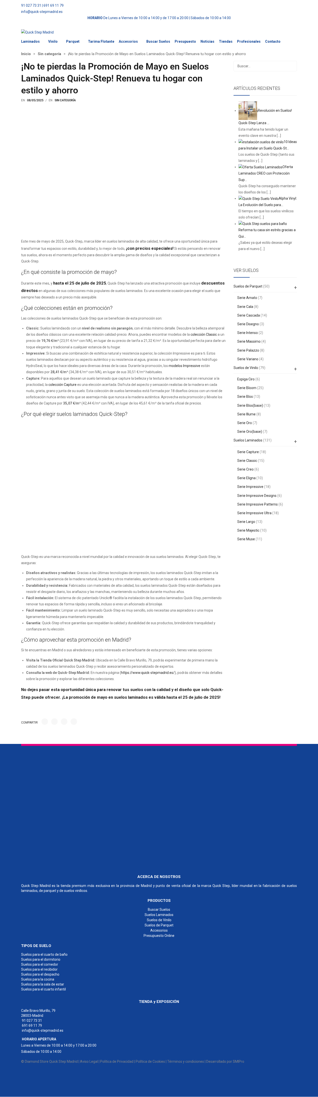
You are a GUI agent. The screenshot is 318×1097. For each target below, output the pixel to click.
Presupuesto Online (159, 936)
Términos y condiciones (185, 1062)
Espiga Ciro (246, 379)
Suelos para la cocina (37, 980)
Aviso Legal (89, 1062)
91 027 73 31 (31, 5)
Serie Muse (246, 539)
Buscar (292, 66)
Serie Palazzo (248, 350)
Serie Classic (247, 461)
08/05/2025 (35, 100)
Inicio (26, 54)
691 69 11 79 (53, 5)
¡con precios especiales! (149, 248)
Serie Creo (245, 469)
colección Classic (204, 334)
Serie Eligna (246, 478)
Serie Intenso (247, 333)
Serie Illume (246, 414)
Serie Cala (245, 307)
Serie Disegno (248, 324)
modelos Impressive (184, 366)
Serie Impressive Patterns (257, 504)
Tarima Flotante (101, 41)
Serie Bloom (246, 388)
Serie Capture (248, 452)
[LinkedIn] (74, 721)
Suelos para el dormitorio (40, 960)
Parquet (73, 41)
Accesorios (128, 41)
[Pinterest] (64, 721)
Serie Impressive (250, 487)
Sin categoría (49, 54)
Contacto (272, 41)
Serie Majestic (248, 530)
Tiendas (226, 41)
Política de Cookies (150, 1062)
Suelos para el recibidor (39, 970)
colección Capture (62, 385)
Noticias (207, 41)
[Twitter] (54, 721)
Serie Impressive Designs (257, 496)
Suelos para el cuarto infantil (43, 989)
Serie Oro (244, 423)
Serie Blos (245, 397)
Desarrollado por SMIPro (225, 1062)
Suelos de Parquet (248, 286)
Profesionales (249, 41)
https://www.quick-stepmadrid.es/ (148, 673)
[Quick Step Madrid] (37, 32)
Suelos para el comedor (39, 965)
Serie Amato (247, 298)
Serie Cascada (248, 315)
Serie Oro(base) (249, 432)
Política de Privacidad (116, 1062)
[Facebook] (44, 721)
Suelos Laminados (248, 440)
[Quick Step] (58, 808)
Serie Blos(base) (250, 405)
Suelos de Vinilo (246, 368)
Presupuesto (185, 41)
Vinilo (53, 41)
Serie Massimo (249, 341)
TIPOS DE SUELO (36, 946)
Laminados (30, 41)
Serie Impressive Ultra (254, 513)
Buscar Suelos (158, 41)
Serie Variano (247, 359)
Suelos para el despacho (40, 975)
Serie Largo (246, 522)
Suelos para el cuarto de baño (44, 955)
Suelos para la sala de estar (42, 985)
